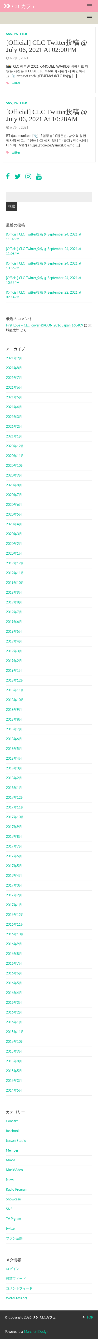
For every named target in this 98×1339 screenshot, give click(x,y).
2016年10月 (15, 934)
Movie (10, 1160)
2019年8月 (14, 602)
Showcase (13, 1199)
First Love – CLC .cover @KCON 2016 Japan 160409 (44, 325)
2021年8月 (14, 368)
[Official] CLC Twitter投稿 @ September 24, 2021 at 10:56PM (43, 266)
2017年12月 (15, 797)
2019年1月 (14, 670)
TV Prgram (13, 1219)
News (10, 1180)
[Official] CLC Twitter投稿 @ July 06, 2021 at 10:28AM (46, 115)
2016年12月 (15, 915)
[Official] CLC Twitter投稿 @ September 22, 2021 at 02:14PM (43, 295)
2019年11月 (15, 573)
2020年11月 (15, 456)
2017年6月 (14, 856)
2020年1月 (14, 553)
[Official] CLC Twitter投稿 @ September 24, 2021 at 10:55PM (43, 280)
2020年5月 (14, 514)
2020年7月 (14, 495)
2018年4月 (14, 758)
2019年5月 (14, 631)
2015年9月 (14, 1051)
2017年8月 (14, 836)
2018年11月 (15, 690)
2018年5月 (14, 749)
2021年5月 (14, 397)
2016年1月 (14, 1022)
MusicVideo (14, 1170)
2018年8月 (14, 719)
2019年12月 (15, 563)
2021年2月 (14, 426)
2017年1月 (14, 905)
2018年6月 (14, 739)
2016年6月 (14, 973)
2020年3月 (14, 534)
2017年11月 (15, 807)
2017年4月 (14, 876)
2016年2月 (14, 1012)
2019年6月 (14, 622)
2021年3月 (14, 417)
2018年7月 (14, 729)
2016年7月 (14, 963)
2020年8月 (14, 485)
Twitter (15, 83)
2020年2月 (14, 544)
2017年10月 (15, 817)
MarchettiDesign (36, 1332)
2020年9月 (14, 475)
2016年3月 (14, 1002)
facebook (13, 1131)
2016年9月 (14, 944)
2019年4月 (14, 641)
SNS (9, 34)
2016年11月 (15, 924)
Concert (12, 1121)
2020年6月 (14, 505)
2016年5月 (14, 983)
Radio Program (17, 1189)
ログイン (12, 1269)
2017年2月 (14, 895)
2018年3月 (14, 768)
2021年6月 (14, 387)
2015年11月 (15, 1032)
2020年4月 (14, 524)
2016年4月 (14, 993)
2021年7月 (14, 378)
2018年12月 (15, 680)
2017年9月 (14, 827)
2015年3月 (14, 1081)
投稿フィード (16, 1278)
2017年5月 (14, 866)
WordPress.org (16, 1298)
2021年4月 (14, 407)
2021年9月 (14, 358)
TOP (89, 1317)
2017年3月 (14, 885)
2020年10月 (15, 465)
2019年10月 (15, 583)
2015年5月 (14, 1071)
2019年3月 (14, 651)
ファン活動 (14, 1238)
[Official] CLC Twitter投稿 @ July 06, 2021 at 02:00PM (46, 46)
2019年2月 (14, 661)
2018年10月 (15, 700)
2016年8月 (14, 954)
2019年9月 (14, 592)
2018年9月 (14, 710)
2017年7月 (14, 846)
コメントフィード (19, 1288)
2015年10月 (15, 1041)
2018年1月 (14, 788)
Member (12, 1150)
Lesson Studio (16, 1141)
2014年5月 (14, 1090)
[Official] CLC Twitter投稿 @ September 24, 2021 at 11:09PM (43, 237)
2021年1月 (14, 436)
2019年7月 (14, 612)
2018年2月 (14, 778)
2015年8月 (14, 1061)
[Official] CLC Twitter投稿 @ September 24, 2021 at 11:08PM (43, 251)
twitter (20, 34)
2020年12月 (15, 446)
